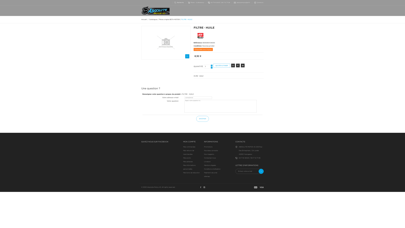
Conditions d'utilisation (212, 169)
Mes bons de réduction (191, 172)
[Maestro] (256, 187)
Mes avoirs (187, 158)
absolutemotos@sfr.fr (243, 2)
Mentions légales (210, 165)
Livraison (207, 161)
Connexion (260, 2)
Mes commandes (189, 147)
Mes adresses (188, 161)
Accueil (144, 19)
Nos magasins (209, 154)
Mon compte (189, 142)
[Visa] (261, 187)
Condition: (198, 46)
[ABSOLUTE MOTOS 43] (155, 11)
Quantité (198, 66)
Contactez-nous (210, 158)
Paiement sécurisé (210, 172)
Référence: (198, 43)
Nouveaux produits (211, 150)
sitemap (207, 176)
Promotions (208, 147)
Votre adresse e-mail (170, 97)
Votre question (172, 101)
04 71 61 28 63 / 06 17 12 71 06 (220, 2)
